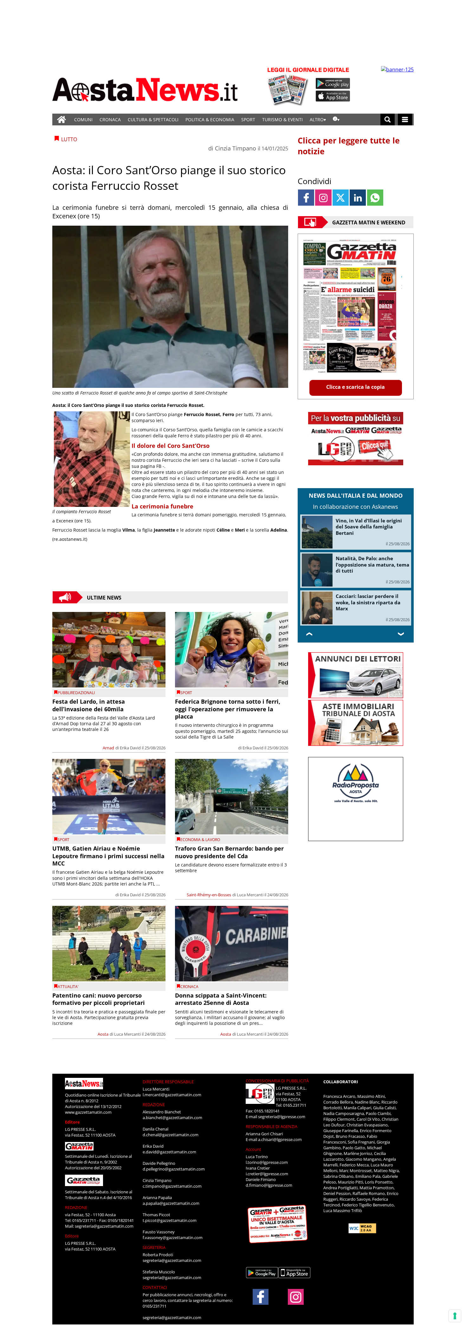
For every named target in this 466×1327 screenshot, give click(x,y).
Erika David (130, 748)
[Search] (387, 119)
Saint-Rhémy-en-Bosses (209, 895)
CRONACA (110, 119)
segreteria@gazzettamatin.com (104, 1226)
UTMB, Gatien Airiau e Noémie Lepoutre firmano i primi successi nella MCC (108, 856)
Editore (72, 1122)
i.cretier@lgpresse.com (267, 1174)
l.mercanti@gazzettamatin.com (172, 1095)
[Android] (333, 83)
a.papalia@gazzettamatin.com (171, 1203)
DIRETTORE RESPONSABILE (168, 1082)
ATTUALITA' (68, 986)
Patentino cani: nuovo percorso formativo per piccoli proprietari (98, 999)
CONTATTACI (155, 1287)
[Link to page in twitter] (341, 197)
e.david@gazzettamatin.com (169, 1152)
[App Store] (333, 96)
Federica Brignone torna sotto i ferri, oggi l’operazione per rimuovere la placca (227, 709)
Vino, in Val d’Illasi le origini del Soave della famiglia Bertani (369, 526)
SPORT (248, 119)
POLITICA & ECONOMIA (209, 119)
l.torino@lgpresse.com (267, 1162)
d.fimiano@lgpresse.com (269, 1185)
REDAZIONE (76, 1207)
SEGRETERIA (154, 1247)
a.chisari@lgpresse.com (280, 1139)
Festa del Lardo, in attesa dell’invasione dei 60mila (88, 705)
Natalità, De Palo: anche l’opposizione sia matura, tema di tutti (372, 564)
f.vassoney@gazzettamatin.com (173, 1237)
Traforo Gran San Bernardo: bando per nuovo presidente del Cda (229, 852)
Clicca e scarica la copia (355, 386)
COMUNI (83, 119)
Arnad (108, 748)
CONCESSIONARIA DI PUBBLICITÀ (277, 1081)
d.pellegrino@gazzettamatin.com (174, 1169)
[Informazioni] (336, 119)
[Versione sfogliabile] (289, 86)
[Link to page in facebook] (306, 197)
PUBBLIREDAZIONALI (76, 692)
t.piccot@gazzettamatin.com (170, 1220)
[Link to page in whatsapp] (375, 197)
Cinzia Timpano (235, 148)
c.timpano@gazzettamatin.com (172, 1186)
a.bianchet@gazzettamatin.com (172, 1117)
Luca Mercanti (250, 895)
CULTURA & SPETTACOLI (153, 119)
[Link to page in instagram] (323, 197)
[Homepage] (61, 119)
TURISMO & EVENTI (282, 119)
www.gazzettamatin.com (88, 1112)
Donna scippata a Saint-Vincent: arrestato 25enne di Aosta (221, 999)
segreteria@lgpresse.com (281, 1116)
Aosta (103, 1034)
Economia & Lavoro (200, 839)
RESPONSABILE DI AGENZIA (271, 1126)
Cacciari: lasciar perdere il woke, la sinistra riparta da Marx (368, 602)
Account (253, 1149)
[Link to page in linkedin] (358, 197)
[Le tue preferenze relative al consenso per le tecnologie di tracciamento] (455, 1316)
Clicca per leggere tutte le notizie (349, 145)
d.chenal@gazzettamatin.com (170, 1135)
